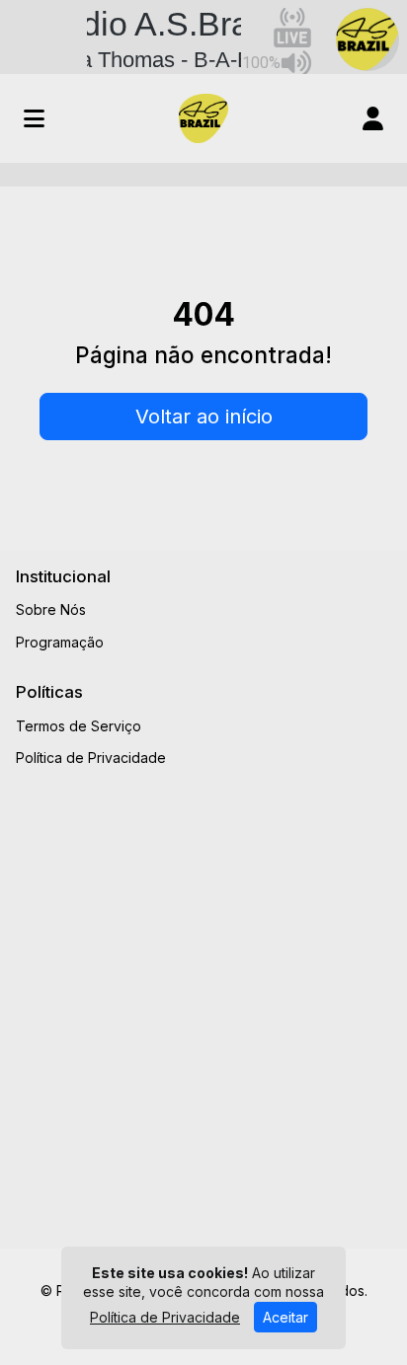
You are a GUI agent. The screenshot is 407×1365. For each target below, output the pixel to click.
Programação (60, 642)
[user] (373, 118)
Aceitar (285, 1317)
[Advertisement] (203, 1001)
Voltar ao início (204, 416)
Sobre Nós (51, 609)
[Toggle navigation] (34, 118)
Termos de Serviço (78, 726)
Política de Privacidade (91, 757)
